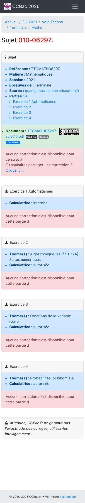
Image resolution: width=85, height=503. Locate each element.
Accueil (11, 22)
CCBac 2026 (25, 6)
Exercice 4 (22, 118)
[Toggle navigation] (75, 6)
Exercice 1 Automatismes (34, 101)
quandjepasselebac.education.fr (52, 90)
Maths (37, 27)
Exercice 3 (22, 112)
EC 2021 (29, 22)
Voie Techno (52, 22)
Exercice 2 (22, 107)
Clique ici (14, 170)
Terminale (18, 27)
